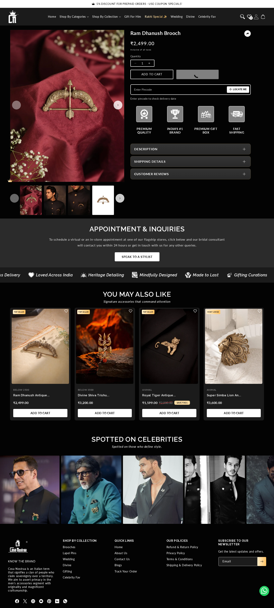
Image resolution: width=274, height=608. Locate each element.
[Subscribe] (261, 561)
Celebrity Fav (71, 577)
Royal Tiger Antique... (159, 395)
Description (145, 149)
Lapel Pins (69, 553)
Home (119, 547)
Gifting (67, 571)
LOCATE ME (240, 89)
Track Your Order (126, 571)
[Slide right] (118, 105)
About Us (121, 553)
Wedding (69, 559)
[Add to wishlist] (66, 311)
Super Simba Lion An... (224, 395)
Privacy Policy (175, 553)
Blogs (118, 565)
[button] (74, 16)
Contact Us (122, 559)
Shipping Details (150, 161)
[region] (137, 364)
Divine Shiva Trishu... (94, 395)
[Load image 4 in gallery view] (103, 200)
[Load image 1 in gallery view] (31, 200)
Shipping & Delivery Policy (184, 565)
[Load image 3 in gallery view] (79, 200)
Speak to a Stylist (137, 257)
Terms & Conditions (179, 559)
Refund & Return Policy (182, 547)
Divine (67, 565)
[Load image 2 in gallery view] (55, 200)
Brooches (69, 547)
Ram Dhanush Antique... (31, 395)
